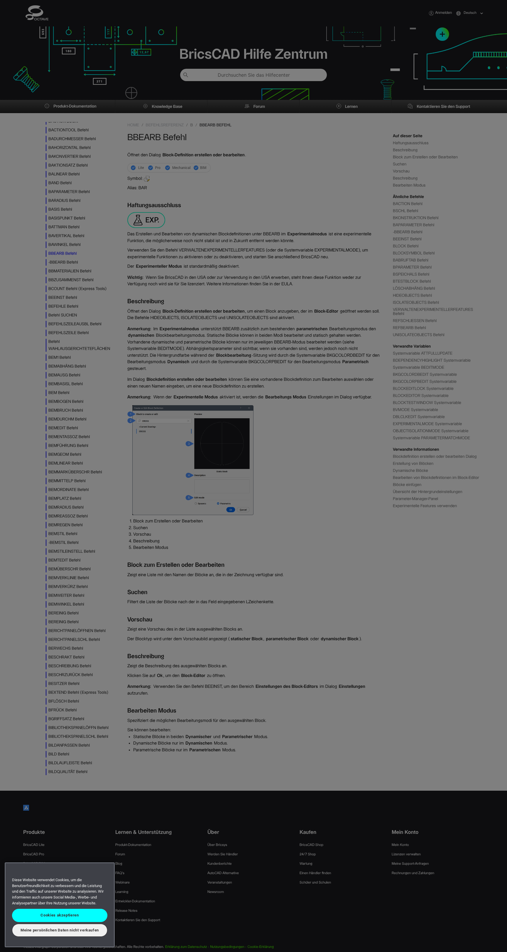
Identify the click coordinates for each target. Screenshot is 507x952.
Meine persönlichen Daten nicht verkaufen (60, 930)
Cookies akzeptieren (59, 915)
